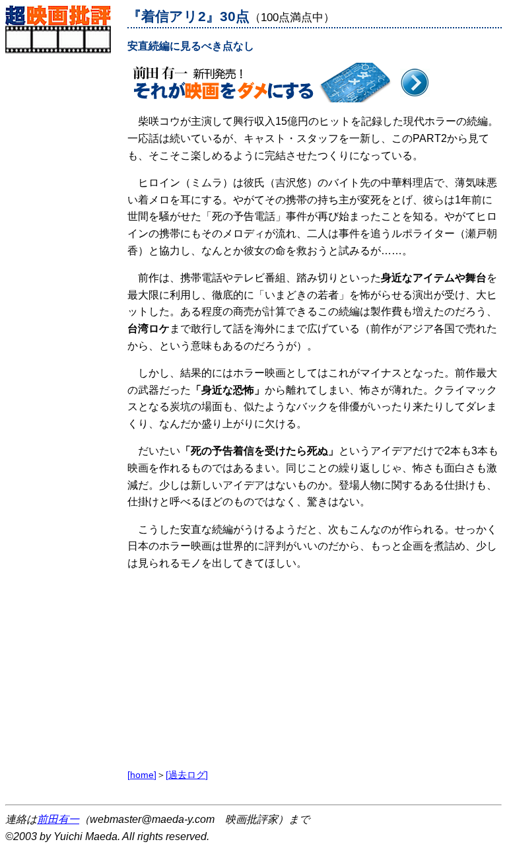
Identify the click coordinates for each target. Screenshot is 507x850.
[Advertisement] (63, 251)
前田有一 (58, 819)
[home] (141, 774)
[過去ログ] (187, 774)
